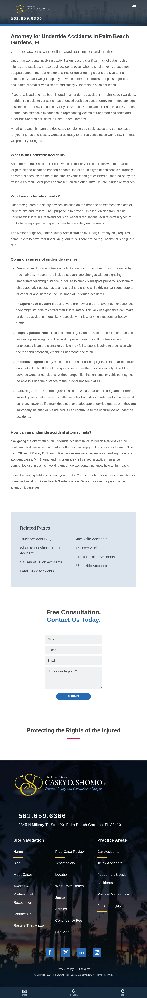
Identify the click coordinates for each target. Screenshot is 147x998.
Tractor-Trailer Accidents (95, 557)
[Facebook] (50, 952)
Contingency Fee (68, 920)
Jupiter (60, 897)
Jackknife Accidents (91, 539)
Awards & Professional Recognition (23, 894)
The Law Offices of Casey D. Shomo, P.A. (57, 107)
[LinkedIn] (81, 952)
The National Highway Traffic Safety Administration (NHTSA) (54, 233)
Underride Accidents (92, 566)
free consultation (119, 475)
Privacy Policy (65, 969)
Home (18, 852)
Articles (61, 909)
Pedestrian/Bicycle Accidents (112, 879)
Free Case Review (69, 852)
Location (62, 874)
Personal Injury (109, 906)
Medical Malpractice (113, 894)
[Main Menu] (134, 5)
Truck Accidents (109, 863)
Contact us (58, 135)
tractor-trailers (64, 60)
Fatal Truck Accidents (37, 571)
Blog (16, 863)
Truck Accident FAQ (35, 539)
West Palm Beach (69, 886)
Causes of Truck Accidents (41, 562)
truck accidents (62, 66)
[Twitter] (65, 952)
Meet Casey (23, 874)
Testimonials (65, 863)
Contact (82, 475)
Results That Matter (29, 925)
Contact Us (22, 914)
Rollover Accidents (90, 548)
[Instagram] (97, 952)
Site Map (62, 932)
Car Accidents (108, 852)
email (24, 995)
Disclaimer (84, 969)
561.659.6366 (26, 18)
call (122, 995)
